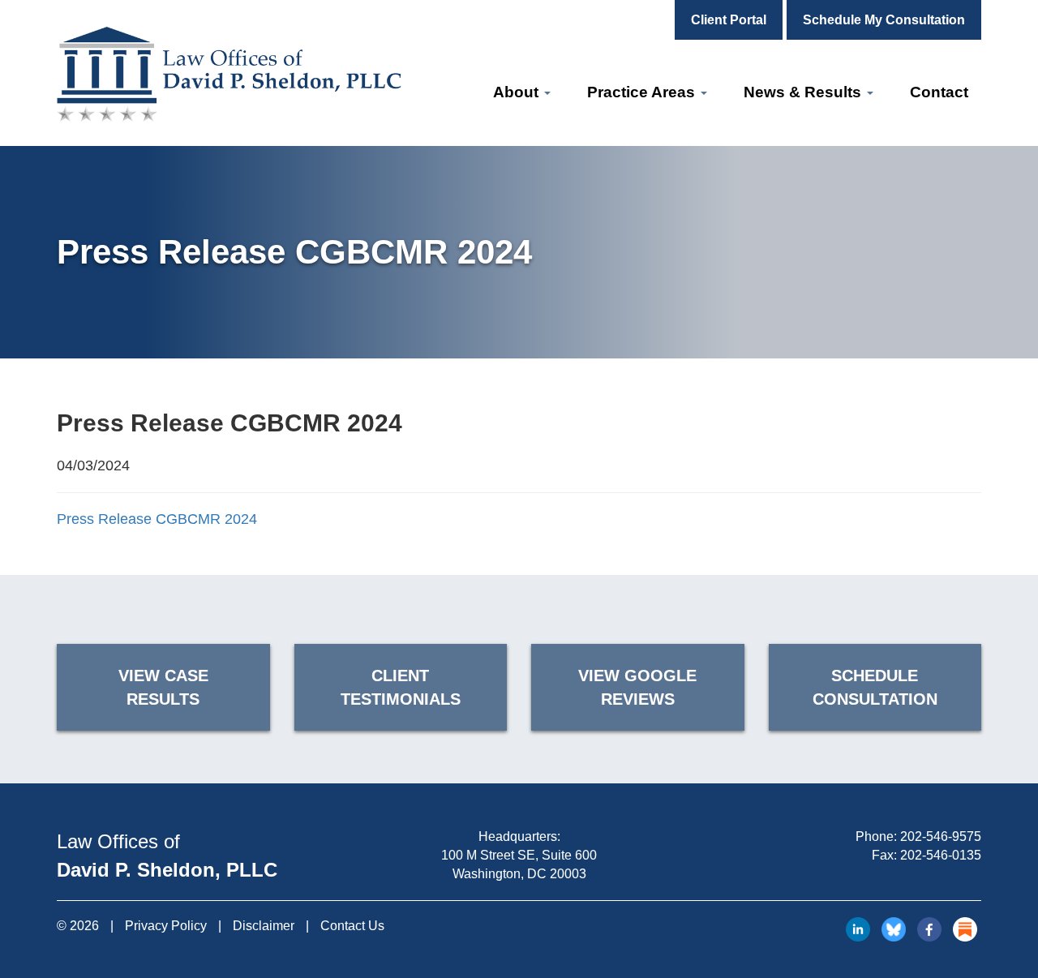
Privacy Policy (166, 926)
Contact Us (352, 926)
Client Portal (728, 20)
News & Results (804, 92)
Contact (939, 92)
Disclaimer (263, 926)
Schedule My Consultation (884, 20)
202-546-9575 (940, 836)
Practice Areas (643, 92)
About (518, 92)
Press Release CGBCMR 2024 (157, 519)
